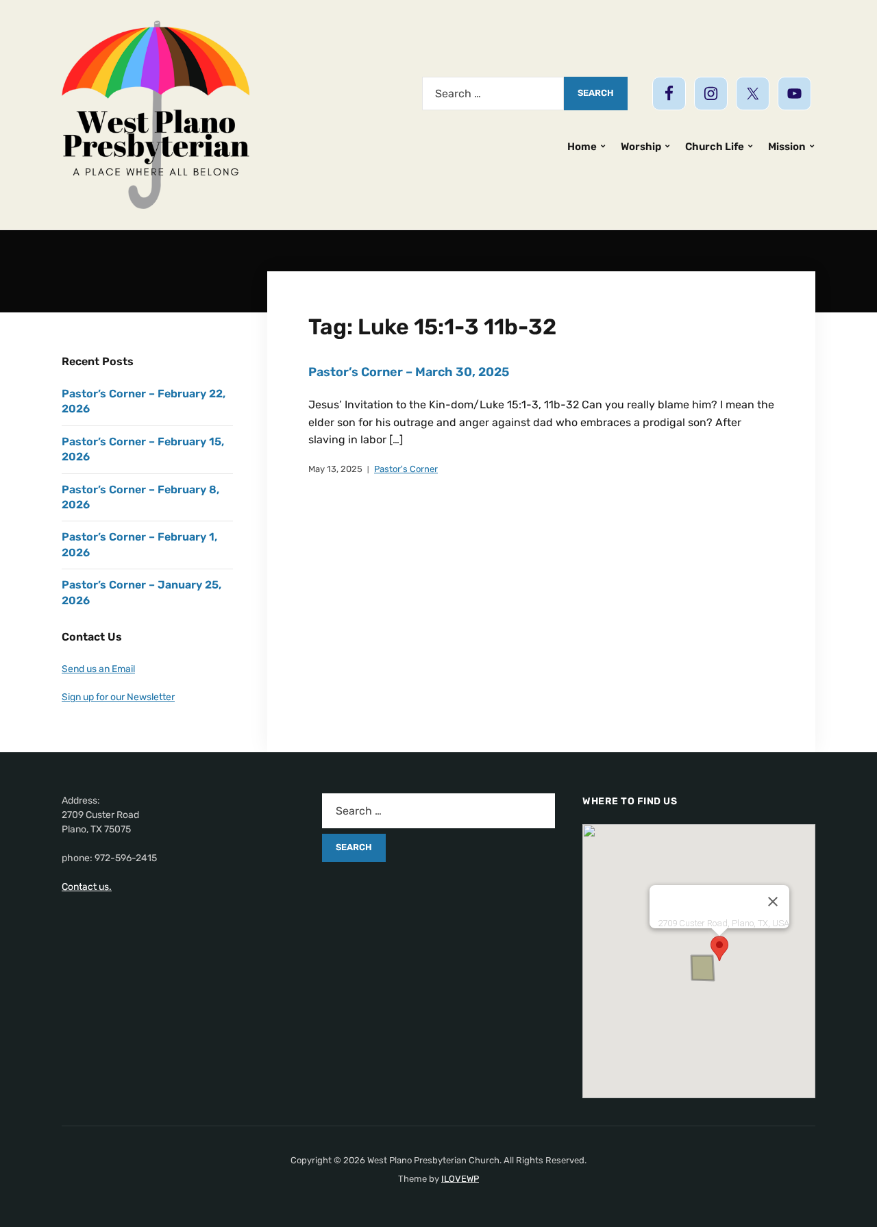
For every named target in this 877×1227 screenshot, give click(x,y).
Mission (787, 146)
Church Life (714, 146)
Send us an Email (98, 669)
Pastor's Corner (406, 469)
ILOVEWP (460, 1179)
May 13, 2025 (335, 469)
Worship (641, 146)
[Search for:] (493, 93)
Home (582, 146)
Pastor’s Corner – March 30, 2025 (408, 372)
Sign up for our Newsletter (118, 697)
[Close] (772, 901)
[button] (719, 948)
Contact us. (87, 887)
